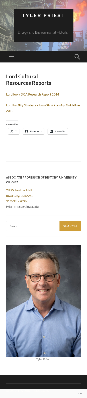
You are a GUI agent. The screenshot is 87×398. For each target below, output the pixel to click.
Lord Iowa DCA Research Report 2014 (32, 94)
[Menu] (11, 56)
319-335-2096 (16, 201)
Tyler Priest (43, 15)
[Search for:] (43, 226)
